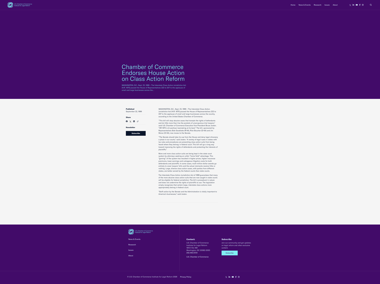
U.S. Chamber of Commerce (197, 257)
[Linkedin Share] (134, 121)
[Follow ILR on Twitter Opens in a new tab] (350, 5)
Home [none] (293, 5)
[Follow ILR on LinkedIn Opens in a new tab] (353, 5)
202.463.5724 (192, 253)
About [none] (335, 5)
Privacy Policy (185, 277)
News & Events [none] (305, 5)
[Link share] (138, 121)
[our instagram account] (362, 5)
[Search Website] (370, 5)
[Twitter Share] (130, 121)
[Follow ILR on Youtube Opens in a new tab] (357, 5)
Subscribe (136, 133)
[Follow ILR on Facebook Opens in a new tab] (360, 5)
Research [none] (317, 5)
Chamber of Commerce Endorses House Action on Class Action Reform (153, 72)
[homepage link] (20, 5)
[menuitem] (293, 5)
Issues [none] (327, 5)
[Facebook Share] (127, 121)
